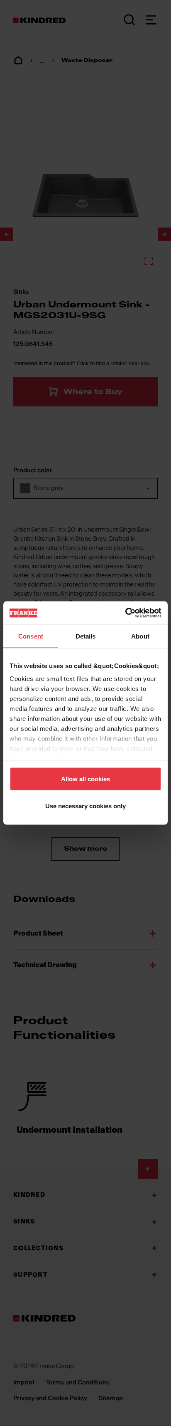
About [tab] (140, 635)
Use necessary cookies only (85, 806)
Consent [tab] (30, 635)
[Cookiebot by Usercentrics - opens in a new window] (125, 613)
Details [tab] (86, 635)
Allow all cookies (85, 778)
